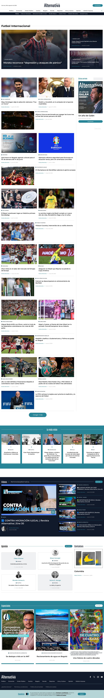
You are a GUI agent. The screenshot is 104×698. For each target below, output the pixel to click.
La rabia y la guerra (55, 585)
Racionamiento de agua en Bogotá (52, 656)
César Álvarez (18, 558)
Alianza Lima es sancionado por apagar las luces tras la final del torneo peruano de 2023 (55, 115)
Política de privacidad (36, 687)
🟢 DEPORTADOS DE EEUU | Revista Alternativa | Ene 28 (88, 500)
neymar (42, 266)
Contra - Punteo (82, 497)
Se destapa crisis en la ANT (17, 656)
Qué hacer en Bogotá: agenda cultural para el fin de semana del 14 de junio (18, 158)
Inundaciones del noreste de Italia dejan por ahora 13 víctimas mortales (72, 455)
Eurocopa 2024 (43, 154)
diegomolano (52, 449)
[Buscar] (102, 11)
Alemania (55, 560)
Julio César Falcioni (42, 278)
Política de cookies (51, 687)
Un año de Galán (86, 115)
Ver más (98, 482)
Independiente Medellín (43, 335)
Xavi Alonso (5, 210)
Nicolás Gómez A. (19, 580)
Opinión (78, 10)
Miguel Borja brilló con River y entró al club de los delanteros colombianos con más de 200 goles (18, 326)
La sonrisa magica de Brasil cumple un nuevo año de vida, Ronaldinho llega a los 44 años (55, 214)
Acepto (82, 694)
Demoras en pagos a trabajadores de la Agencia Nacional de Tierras (93, 455)
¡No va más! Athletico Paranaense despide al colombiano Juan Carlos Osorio (17, 382)
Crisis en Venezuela (26, 13)
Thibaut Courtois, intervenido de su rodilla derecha (54, 225)
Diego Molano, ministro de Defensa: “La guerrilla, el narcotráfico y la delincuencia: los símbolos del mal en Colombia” (52, 457)
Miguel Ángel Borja (7, 321)
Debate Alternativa (73, 13)
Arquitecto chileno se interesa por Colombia (11, 453)
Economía (19, 10)
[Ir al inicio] (52, 5)
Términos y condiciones (21, 687)
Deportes (59, 10)
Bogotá (45, 10)
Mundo (52, 10)
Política (11, 10)
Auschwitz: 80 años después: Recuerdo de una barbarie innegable (55, 563)
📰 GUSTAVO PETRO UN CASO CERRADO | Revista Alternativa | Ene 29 (90, 488)
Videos (4, 481)
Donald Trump (84, 13)
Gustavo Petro (62, 13)
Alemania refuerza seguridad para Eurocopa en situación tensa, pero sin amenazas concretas (56, 158)
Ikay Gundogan (6, 99)
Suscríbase (98, 5)
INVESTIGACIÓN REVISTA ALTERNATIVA (18, 653)
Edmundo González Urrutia (40, 13)
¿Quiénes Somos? (6, 687)
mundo (4, 517)
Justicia (38, 10)
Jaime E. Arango (55, 580)
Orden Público (29, 10)
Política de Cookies (61, 695)
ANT (94, 449)
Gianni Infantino (41, 391)
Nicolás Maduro (53, 13)
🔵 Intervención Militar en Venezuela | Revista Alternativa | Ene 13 (89, 525)
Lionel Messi (43, 321)
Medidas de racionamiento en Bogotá (52, 653)
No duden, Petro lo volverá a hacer (19, 585)
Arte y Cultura (69, 10)
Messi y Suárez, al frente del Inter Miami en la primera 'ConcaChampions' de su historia (55, 325)
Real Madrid (43, 378)
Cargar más (38, 415)
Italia (73, 449)
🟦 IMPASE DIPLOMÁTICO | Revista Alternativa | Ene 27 (88, 513)
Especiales (5, 605)
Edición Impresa (88, 10)
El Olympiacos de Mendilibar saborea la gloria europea (55, 170)
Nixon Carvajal (55, 558)
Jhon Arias (5, 266)
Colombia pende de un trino (18, 564)
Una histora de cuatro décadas (86, 658)
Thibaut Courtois (41, 222)
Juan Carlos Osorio (7, 378)
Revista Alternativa (5, 106)
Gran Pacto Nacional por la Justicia (31, 453)
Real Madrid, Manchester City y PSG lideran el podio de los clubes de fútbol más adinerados (55, 382)
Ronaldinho (43, 210)
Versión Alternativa (83, 484)
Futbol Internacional (45, 99)
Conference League (42, 167)
